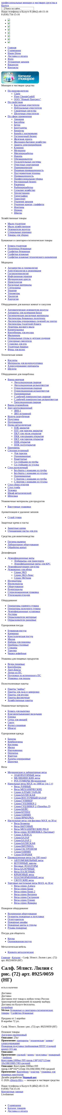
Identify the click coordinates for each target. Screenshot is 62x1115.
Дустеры (12, 614)
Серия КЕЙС (21, 809)
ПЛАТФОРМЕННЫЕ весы (29, 877)
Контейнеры (14, 667)
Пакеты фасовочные (19, 697)
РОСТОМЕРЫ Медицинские (30, 780)
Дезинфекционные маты (21, 558)
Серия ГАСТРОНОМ (25, 849)
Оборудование (15, 586)
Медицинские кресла (19, 279)
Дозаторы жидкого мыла (21, 326)
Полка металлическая (19, 425)
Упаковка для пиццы (19, 678)
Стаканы (12, 647)
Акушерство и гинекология (23, 267)
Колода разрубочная (18, 416)
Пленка (12, 716)
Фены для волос (16, 349)
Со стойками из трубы (26, 461)
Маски (11, 747)
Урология (13, 296)
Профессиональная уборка (28, 178)
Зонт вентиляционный (20, 408)
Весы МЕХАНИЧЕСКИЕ (28, 789)
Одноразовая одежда (12, 733)
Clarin (17, 93)
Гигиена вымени (17, 541)
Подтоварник (15, 422)
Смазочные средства (25, 110)
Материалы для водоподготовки (25, 363)
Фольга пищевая (17, 725)
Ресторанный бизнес (25, 181)
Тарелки (12, 650)
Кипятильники (16, 329)
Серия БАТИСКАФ (24, 795)
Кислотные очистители (26, 105)
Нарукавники (15, 750)
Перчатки (13, 753)
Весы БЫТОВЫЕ (23, 826)
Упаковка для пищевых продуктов (20, 658)
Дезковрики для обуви (20, 569)
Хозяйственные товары (14, 218)
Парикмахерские (23, 167)
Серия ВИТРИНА (24, 846)
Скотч (11, 722)
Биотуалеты (20, 127)
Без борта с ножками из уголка (30, 473)
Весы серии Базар (23, 888)
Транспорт (19, 198)
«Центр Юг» (16, 1080)
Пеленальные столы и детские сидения (29, 338)
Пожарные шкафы (18, 922)
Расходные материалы (20, 284)
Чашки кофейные (17, 653)
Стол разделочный (18, 467)
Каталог (16, 957)
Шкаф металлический (19, 493)
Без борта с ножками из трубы (30, 470)
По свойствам (15, 102)
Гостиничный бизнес (25, 136)
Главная (12, 47)
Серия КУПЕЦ (22, 812)
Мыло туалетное (17, 223)
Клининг (19, 147)
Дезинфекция (8, 552)
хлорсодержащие (10, 1043)
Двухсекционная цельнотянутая (31, 385)
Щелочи (12, 368)
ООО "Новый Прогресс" (27, 99)
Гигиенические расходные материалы (28, 315)
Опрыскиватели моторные (22, 617)
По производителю (18, 90)
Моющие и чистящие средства (17, 85)
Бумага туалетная (17, 245)
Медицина (19, 150)
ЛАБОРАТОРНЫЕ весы (27, 775)
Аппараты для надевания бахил (25, 312)
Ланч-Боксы (14, 669)
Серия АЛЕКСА (23, 834)
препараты (22, 1040)
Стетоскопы (14, 287)
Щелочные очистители (26, 113)
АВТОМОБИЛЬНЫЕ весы (28, 860)
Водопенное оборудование (22, 913)
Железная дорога (23, 139)
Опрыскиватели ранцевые (22, 620)
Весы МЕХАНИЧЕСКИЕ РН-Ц (31, 829)
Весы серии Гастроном (26, 897)
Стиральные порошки (19, 232)
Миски (11, 639)
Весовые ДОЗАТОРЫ (26, 866)
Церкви (18, 210)
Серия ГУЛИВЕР (23, 800)
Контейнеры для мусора (21, 332)
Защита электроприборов (27, 144)
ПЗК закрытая (21, 427)
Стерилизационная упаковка (23, 592)
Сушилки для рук (17, 343)
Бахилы (12, 738)
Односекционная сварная (28, 388)
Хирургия (13, 299)
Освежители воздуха (19, 229)
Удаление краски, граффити (29, 204)
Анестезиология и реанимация (24, 270)
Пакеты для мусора (18, 694)
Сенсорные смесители (20, 341)
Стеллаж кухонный (18, 450)
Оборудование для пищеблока (17, 374)
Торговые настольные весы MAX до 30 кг (30, 883)
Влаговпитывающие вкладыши (25, 714)
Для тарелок (20, 453)
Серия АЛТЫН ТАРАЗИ (27, 792)
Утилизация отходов (19, 595)
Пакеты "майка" (16, 689)
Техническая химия (11, 355)
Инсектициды (15, 583)
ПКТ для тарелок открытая (28, 439)
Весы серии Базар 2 (24, 891)
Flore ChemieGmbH (24, 96)
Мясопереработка (23, 153)
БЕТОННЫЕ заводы (25, 863)
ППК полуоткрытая (24, 444)
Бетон (17, 125)
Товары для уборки (18, 235)
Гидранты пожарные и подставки (26, 916)
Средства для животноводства (17, 536)
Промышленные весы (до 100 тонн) (27, 857)
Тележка (12, 490)
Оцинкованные (22, 393)
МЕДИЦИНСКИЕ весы (27, 778)
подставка (41, 1054)
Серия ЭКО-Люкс (24, 575)
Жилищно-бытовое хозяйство (30, 142)
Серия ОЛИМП (22, 815)
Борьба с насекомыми (25, 133)
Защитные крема (17, 528)
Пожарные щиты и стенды (22, 925)
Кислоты (12, 360)
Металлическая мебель (13, 946)
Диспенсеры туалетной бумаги (24, 324)
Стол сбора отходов (18, 484)
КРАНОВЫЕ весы (24, 874)
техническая (37, 1040)
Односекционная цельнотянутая (31, 390)
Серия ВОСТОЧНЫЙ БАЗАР (30, 797)
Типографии (21, 196)
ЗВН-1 (17, 410)
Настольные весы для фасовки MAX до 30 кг (32, 820)
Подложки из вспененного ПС (24, 675)
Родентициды (15, 589)
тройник (7, 1057)
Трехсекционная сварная (27, 402)
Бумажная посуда (17, 630)
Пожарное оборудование (14, 908)
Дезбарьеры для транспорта (29, 561)
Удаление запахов (23, 201)
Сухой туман (15, 517)
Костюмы (13, 744)
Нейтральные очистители (28, 107)
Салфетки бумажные (19, 251)
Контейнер (23, 1071)
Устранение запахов (18, 61)
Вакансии (13, 64)
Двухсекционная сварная (27, 382)
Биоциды (19, 130)
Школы (18, 213)
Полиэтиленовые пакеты (14, 683)
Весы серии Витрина (25, 894)
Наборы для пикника (19, 642)
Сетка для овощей (17, 719)
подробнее (7, 1007)
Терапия (12, 290)
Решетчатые (20, 459)
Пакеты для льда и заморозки (23, 691)
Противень (14, 447)
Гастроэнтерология (18, 273)
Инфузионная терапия (20, 276)
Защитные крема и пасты (15, 522)
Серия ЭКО (20, 572)
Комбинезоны (15, 741)
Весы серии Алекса (24, 886)
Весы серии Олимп (24, 900)
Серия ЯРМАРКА (24, 817)
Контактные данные (12, 1091)
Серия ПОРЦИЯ (23, 854)
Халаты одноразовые (19, 758)
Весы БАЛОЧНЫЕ (24, 868)
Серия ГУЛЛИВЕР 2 (25, 803)
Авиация (19, 119)
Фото (10, 59)
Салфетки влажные (18, 254)
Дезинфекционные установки (24, 611)
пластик (35, 1071)
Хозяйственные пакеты (20, 700)
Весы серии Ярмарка (25, 903)
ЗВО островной (22, 413)
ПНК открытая (22, 442)
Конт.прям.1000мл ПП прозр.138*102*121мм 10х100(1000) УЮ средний (25, 1062)
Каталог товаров (17, 1108)
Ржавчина (19, 184)
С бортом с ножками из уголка (30, 481)
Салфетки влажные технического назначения (32, 257)
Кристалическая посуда (20, 636)
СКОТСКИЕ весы (24, 880)
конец (31, 1054)
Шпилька (13, 496)
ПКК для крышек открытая (29, 436)
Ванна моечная (16, 379)
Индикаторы (14, 580)
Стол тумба (14, 487)
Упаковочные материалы (14, 705)
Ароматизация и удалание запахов (19, 512)
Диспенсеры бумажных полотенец (26, 318)
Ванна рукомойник (18, 405)
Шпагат (12, 728)
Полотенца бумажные (19, 248)
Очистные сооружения (26, 164)
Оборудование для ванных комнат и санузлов (26, 304)
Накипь (18, 156)
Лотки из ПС (15, 672)
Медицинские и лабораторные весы (27, 772)
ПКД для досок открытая (27, 433)
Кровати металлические (21, 952)
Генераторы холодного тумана (24, 608)
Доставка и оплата (18, 56)
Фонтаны (19, 207)
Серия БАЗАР (21, 837)
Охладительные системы (27, 161)
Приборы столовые (18, 644)
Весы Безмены (22, 823)
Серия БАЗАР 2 (22, 840)
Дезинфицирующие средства (23, 566)
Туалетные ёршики (18, 346)
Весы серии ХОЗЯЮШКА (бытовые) (34, 832)
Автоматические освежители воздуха (28, 309)
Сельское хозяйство (24, 190)
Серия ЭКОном (22, 578)
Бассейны (19, 122)
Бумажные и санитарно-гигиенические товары (26, 240)
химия (49, 1040)
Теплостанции (22, 193)
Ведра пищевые (16, 664)
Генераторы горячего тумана (23, 605)
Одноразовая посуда (12, 625)
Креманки (13, 633)
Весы (4, 767)
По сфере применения (20, 116)
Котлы (11, 938)
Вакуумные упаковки (19, 506)
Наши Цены (14, 53)
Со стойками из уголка (26, 464)
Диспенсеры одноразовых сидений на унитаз (32, 321)
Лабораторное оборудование (23, 544)
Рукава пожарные (17, 927)
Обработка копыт (17, 547)
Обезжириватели (23, 159)
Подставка (13, 419)
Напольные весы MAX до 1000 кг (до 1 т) (30, 783)
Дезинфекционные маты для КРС (32, 563)
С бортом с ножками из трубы (30, 479)
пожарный (54, 1054)
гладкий (21, 1054)
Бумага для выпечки (19, 711)
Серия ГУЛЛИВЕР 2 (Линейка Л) (32, 806)
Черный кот (30, 1077)
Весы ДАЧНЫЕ (22, 786)
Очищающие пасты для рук (23, 531)
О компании (14, 50)
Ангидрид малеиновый (14, 1034)
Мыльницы (14, 335)
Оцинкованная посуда (20, 941)
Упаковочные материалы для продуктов (23, 501)
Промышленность (24, 176)
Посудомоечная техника (27, 173)
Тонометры (14, 293)
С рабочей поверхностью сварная (32, 396)
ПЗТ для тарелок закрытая (28, 430)
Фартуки (12, 756)
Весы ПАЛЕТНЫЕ (24, 871)
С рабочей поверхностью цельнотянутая (36, 399)
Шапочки (13, 761)
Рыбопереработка (23, 187)
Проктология (15, 282)
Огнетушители (16, 919)
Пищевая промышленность (29, 170)
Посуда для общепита (13, 933)
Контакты (13, 67)
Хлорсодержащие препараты (23, 366)
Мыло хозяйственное (19, 226)
